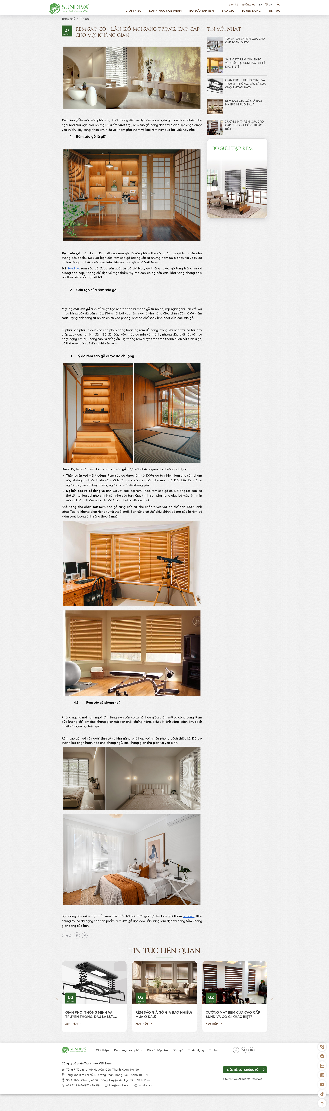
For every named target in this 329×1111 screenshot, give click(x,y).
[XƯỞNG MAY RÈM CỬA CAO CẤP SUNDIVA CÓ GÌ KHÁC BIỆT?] (215, 127)
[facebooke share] (77, 935)
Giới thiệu (133, 10)
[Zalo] (322, 1065)
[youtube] (251, 1050)
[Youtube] (322, 1084)
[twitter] (244, 1050)
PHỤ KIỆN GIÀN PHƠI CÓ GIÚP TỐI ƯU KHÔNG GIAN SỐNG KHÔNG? (210, 1014)
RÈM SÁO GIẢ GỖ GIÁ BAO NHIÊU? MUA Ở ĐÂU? (243, 102)
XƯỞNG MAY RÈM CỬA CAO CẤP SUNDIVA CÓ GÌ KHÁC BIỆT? (244, 125)
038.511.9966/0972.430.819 (83, 1085)
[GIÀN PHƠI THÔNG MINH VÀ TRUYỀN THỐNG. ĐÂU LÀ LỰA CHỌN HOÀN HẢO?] (215, 86)
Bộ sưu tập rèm (201, 10)
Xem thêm (48, 1023)
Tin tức (274, 10)
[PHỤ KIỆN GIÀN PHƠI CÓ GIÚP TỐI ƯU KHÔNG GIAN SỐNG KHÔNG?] (211, 982)
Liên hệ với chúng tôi (243, 1069)
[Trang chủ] (69, 9)
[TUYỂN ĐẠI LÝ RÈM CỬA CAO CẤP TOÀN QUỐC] (215, 44)
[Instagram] (322, 1075)
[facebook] (236, 1050)
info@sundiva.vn (119, 1085)
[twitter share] (85, 935)
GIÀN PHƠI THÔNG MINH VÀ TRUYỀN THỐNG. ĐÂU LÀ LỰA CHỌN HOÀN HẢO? (245, 83)
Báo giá (228, 10)
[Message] (322, 1056)
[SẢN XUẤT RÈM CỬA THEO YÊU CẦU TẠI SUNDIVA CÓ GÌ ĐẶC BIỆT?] (215, 65)
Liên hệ (233, 4)
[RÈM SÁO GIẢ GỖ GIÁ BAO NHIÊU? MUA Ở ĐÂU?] (215, 106)
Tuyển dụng (251, 10)
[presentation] (56, 998)
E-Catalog (248, 4)
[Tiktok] (322, 1094)
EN (261, 4)
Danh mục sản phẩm (165, 10)
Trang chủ (68, 18)
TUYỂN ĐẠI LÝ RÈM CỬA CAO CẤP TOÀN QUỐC (245, 40)
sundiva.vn (145, 1085)
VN (270, 4)
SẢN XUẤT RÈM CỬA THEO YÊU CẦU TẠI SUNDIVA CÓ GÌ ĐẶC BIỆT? (245, 63)
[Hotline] (322, 1047)
